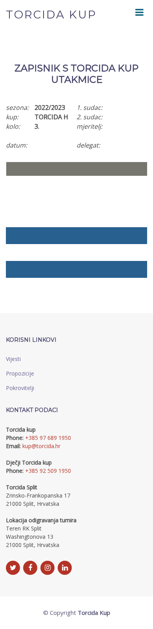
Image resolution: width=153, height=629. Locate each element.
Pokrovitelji (20, 388)
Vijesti (13, 359)
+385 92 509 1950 (48, 470)
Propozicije (20, 373)
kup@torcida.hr (41, 446)
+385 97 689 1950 (48, 437)
